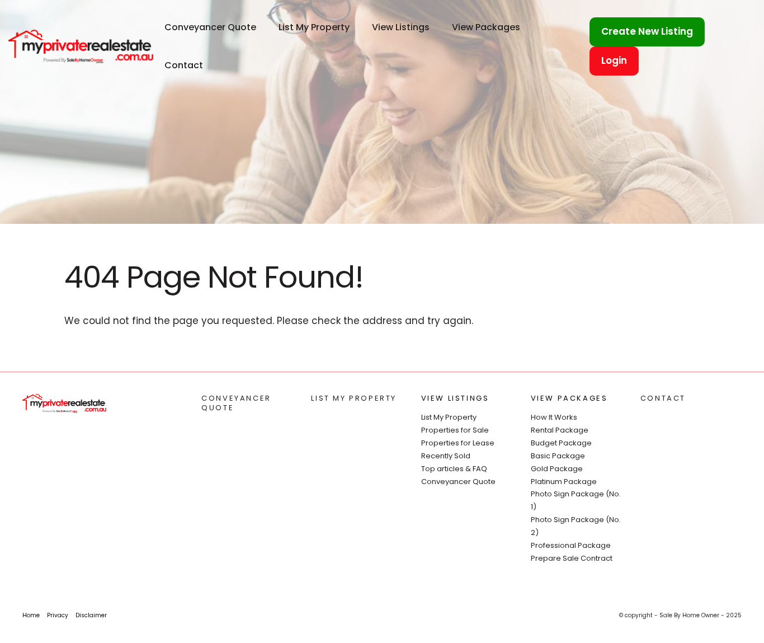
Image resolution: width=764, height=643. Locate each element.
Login (614, 60)
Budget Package (561, 443)
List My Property (314, 27)
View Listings (401, 27)
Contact (183, 65)
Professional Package (571, 545)
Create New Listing (647, 31)
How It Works (554, 417)
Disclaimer (91, 615)
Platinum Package (564, 481)
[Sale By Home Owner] (80, 46)
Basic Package (558, 455)
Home (31, 615)
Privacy (57, 615)
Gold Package (557, 468)
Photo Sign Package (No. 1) (576, 500)
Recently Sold (445, 455)
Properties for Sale (455, 430)
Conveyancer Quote (210, 27)
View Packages (486, 27)
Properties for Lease (457, 443)
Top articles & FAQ (454, 468)
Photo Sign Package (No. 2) (576, 526)
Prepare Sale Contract (571, 558)
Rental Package (559, 430)
